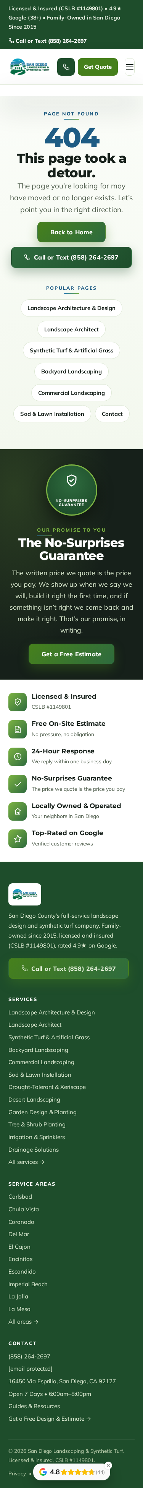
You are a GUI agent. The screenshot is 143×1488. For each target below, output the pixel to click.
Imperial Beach (28, 1284)
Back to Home (71, 232)
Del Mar (18, 1234)
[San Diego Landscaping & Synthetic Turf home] (29, 67)
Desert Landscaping (34, 1099)
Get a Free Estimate (71, 654)
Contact (112, 413)
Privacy (17, 1473)
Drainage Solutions (33, 1149)
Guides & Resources (34, 1406)
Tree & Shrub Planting (37, 1124)
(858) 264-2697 (29, 1356)
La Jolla (18, 1296)
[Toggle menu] (130, 67)
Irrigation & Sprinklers (36, 1137)
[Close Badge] (108, 1465)
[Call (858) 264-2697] (66, 67)
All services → (26, 1161)
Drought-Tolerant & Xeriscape (47, 1086)
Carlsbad (20, 1196)
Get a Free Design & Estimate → (49, 1418)
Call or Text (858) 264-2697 (50, 40)
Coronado (21, 1221)
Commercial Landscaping (71, 392)
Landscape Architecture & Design (71, 308)
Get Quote (98, 66)
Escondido (22, 1271)
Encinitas (20, 1258)
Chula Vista (23, 1209)
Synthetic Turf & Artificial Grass (72, 350)
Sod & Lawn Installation (52, 413)
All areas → (23, 1321)
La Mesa (19, 1309)
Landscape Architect (71, 329)
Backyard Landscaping (71, 371)
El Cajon (19, 1246)
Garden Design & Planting (42, 1112)
